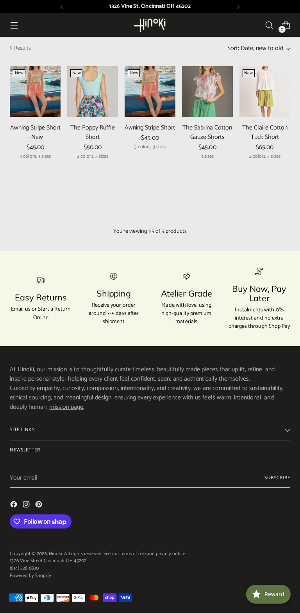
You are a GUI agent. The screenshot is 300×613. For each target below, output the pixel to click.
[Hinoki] (150, 24)
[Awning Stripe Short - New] (35, 91)
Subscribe (277, 478)
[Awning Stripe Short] (150, 91)
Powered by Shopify (30, 576)
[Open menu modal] (14, 25)
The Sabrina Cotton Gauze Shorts (207, 132)
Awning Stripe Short (150, 127)
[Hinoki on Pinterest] (39, 505)
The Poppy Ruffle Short (92, 132)
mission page (66, 407)
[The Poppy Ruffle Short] (92, 91)
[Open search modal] (269, 25)
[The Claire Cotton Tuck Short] (264, 91)
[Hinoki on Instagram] (27, 505)
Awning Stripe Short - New (35, 132)
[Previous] (61, 6)
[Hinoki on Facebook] (14, 505)
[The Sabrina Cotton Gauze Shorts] (207, 91)
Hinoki (55, 554)
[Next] (238, 6)
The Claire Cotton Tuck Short (265, 132)
